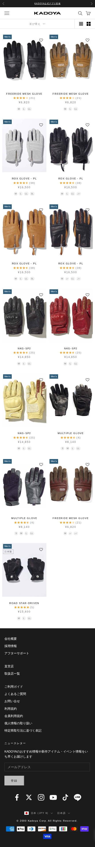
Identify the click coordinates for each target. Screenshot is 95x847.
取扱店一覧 (12, 673)
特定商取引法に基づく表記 (23, 730)
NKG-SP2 (24, 348)
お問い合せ (12, 701)
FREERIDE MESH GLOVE (24, 93)
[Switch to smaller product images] (89, 23)
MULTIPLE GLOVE (71, 433)
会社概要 (10, 638)
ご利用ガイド (13, 686)
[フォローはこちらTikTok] (65, 797)
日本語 (61, 813)
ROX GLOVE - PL (24, 178)
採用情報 (10, 646)
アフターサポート (16, 653)
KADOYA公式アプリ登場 (47, 3)
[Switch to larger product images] (81, 23)
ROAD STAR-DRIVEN (24, 603)
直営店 (9, 666)
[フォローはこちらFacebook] (17, 797)
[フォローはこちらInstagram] (41, 797)
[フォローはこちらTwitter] (29, 797)
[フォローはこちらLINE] (78, 797)
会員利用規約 (13, 716)
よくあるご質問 (15, 694)
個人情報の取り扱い (18, 723)
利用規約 (10, 708)
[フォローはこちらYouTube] (53, 797)
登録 (14, 780)
